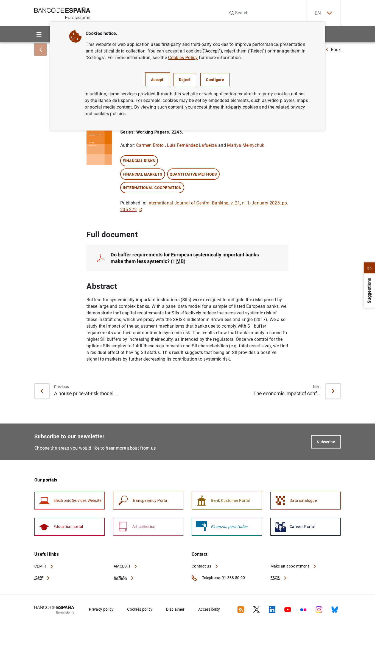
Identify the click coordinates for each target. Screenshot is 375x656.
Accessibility (209, 609)
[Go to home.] (62, 12)
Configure (215, 79)
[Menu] (39, 34)
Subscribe (326, 442)
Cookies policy (139, 609)
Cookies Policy (182, 57)
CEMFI (40, 566)
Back (336, 49)
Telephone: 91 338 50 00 (223, 577)
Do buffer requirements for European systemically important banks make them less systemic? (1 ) (185, 258)
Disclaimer (175, 609)
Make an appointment (290, 566)
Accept (157, 79)
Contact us (202, 566)
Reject (185, 79)
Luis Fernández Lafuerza (192, 145)
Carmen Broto (150, 145)
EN (318, 13)
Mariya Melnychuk (245, 145)
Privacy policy (101, 609)
